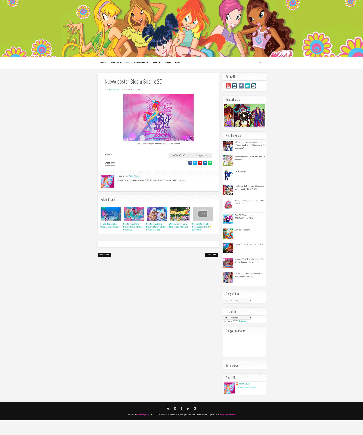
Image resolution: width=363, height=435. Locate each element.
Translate (243, 321)
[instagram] (234, 85)
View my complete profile (246, 388)
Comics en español (242, 230)
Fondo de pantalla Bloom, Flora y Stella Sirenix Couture (155, 227)
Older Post (211, 255)
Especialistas (240, 171)
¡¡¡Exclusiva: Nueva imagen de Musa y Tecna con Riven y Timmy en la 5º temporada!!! (250, 145)
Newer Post (104, 255)
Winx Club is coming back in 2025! (249, 244)
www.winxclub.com (228, 415)
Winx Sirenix (179, 155)
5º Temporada (201, 155)
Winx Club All (135, 176)
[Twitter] (247, 85)
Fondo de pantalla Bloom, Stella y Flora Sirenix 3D (132, 227)
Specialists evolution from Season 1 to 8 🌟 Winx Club (202, 227)
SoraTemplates (143, 415)
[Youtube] (228, 85)
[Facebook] (241, 85)
